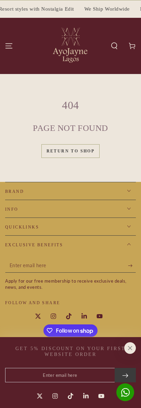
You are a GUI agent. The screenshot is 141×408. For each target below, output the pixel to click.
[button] (114, 46)
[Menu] (9, 46)
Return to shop (71, 151)
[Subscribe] (132, 265)
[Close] (130, 348)
